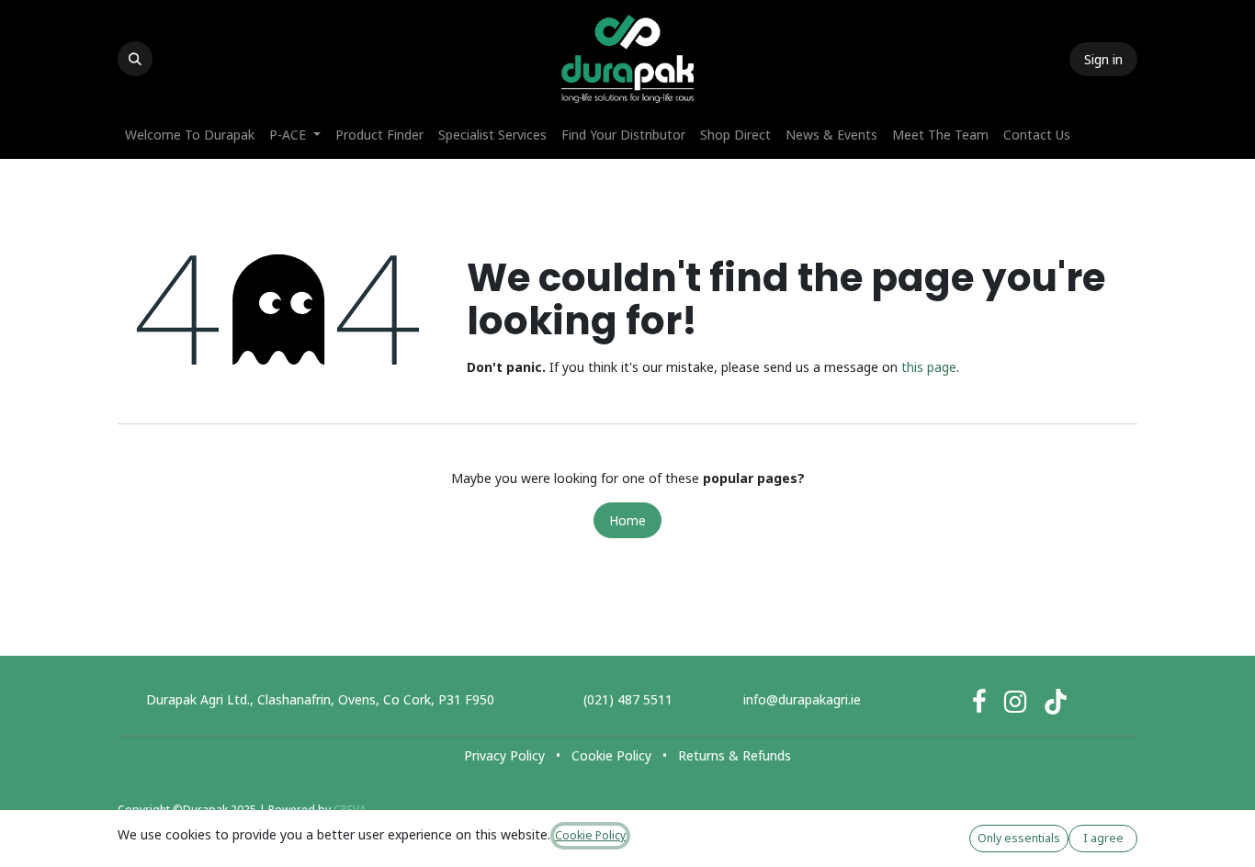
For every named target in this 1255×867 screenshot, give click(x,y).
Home (627, 520)
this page (928, 367)
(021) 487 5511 (628, 699)
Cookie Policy (611, 755)
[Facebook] (979, 701)
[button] (135, 58)
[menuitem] (190, 135)
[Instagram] (1015, 701)
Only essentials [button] (1019, 838)
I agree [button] (1103, 838)
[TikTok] (1055, 701)
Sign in (1103, 59)
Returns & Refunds (734, 755)
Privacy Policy (504, 755)
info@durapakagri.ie (802, 699)
